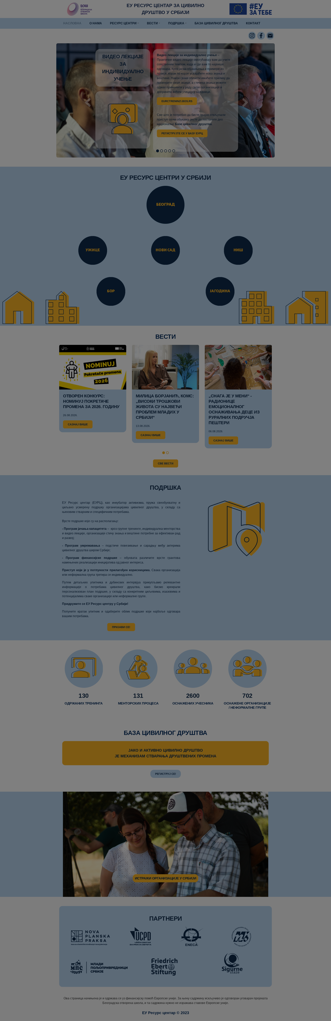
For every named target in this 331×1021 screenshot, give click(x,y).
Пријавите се (165, 86)
